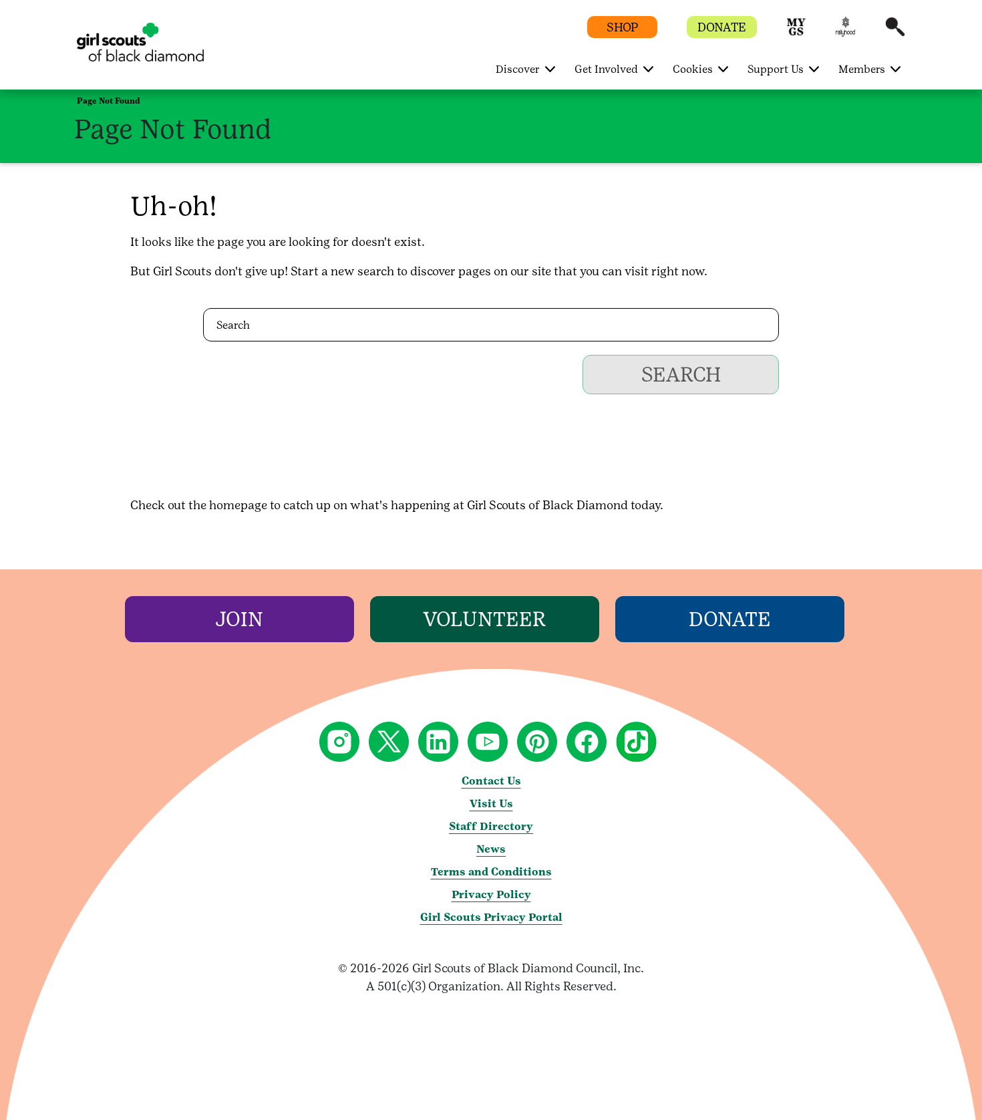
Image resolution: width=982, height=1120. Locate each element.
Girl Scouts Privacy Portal (491, 917)
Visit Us (491, 803)
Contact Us (491, 781)
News (491, 849)
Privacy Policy (491, 894)
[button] (796, 33)
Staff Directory (491, 826)
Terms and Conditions (491, 871)
